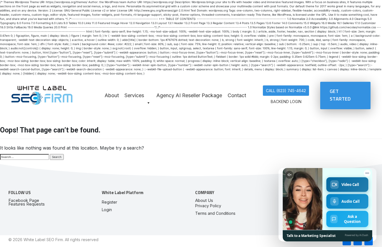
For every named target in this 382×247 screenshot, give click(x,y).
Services (134, 95)
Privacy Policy (208, 205)
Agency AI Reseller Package (189, 95)
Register (109, 202)
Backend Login (286, 101)
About (112, 95)
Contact (237, 95)
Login (107, 209)
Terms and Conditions (215, 213)
